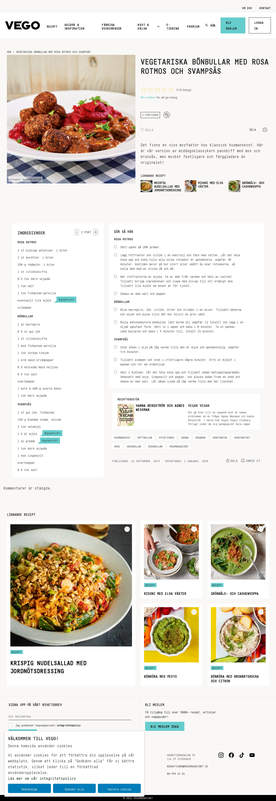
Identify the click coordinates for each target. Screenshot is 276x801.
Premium (193, 25)
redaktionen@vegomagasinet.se (187, 765)
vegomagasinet (179, 446)
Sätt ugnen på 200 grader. (140, 246)
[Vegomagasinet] (22, 26)
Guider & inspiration (74, 25)
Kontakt (265, 7)
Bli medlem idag (165, 725)
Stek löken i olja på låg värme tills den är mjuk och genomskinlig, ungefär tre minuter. (179, 348)
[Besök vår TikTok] (241, 755)
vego (117, 446)
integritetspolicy (69, 724)
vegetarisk (220, 437)
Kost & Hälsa (143, 25)
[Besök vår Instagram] (221, 755)
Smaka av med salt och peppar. (143, 293)
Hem (9, 51)
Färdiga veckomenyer (112, 25)
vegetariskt (242, 437)
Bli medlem (231, 24)
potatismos (166, 437)
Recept (52, 25)
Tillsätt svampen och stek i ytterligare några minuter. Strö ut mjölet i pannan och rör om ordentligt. (177, 361)
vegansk (200, 437)
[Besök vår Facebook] (231, 755)
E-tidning (172, 25)
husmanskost (122, 437)
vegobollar (134, 446)
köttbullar (145, 437)
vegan (184, 437)
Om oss (247, 7)
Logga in (259, 24)
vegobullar (155, 446)
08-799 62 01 (176, 773)
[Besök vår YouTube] (252, 755)
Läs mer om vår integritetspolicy (42, 777)
